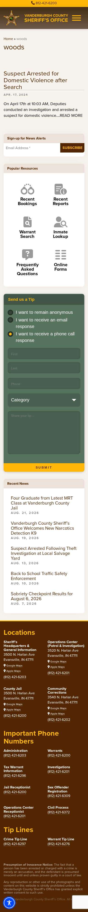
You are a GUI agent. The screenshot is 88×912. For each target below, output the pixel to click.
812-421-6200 (46, 3)
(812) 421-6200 (15, 715)
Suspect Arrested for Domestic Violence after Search (35, 80)
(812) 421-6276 (59, 843)
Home (8, 38)
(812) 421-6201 (58, 672)
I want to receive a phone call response (45, 337)
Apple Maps (13, 671)
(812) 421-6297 (15, 843)
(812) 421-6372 (59, 812)
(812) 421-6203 (15, 677)
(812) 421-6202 (59, 719)
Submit (44, 467)
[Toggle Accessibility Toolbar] (9, 903)
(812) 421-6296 (15, 775)
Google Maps (14, 666)
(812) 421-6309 (59, 795)
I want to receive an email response (41, 323)
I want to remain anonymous (44, 312)
